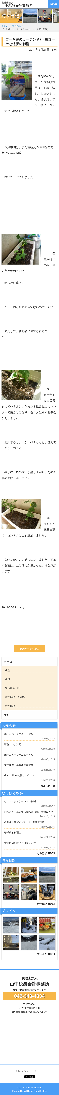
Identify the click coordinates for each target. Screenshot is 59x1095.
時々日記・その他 (14, 696)
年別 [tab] (7, 715)
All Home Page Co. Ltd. (35, 1090)
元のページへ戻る (29, 648)
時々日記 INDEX (46, 903)
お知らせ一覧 (48, 785)
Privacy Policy (22, 1071)
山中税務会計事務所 (29, 981)
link (36, 1071)
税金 (7, 670)
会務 (7, 679)
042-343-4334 (29, 995)
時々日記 (16, 25)
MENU (53, 4)
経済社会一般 (12, 688)
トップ (5, 25)
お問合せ (17, 989)
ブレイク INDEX (46, 954)
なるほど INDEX (46, 853)
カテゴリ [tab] (9, 661)
